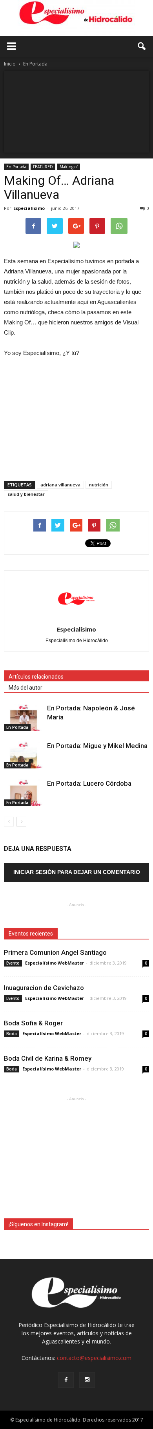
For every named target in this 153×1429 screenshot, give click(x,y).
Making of (69, 166)
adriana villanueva (60, 485)
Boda (11, 1033)
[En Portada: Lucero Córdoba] (23, 792)
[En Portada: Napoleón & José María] (23, 717)
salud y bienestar (26, 494)
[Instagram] (87, 1380)
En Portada (16, 166)
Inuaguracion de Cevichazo (44, 988)
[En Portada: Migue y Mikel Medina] (23, 754)
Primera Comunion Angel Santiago (55, 952)
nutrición (98, 485)
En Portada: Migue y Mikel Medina (97, 746)
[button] (142, 46)
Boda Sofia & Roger (33, 1023)
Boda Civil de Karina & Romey (47, 1058)
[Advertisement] (76, 417)
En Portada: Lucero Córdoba (89, 783)
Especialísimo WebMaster (54, 963)
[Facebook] (66, 1380)
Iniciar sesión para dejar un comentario (76, 872)
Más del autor (25, 687)
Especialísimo (29, 208)
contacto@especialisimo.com (94, 1358)
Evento (13, 963)
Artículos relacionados (36, 677)
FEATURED (43, 166)
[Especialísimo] (76, 18)
